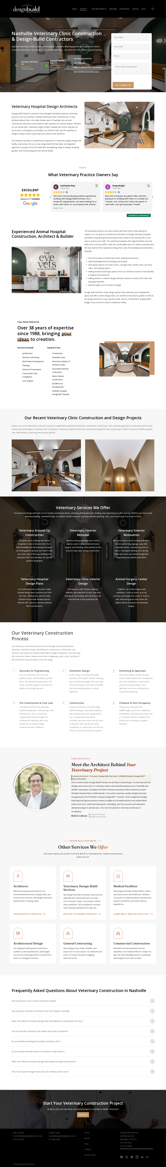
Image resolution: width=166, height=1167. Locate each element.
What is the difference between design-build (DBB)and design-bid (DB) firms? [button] (44, 1061)
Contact (87, 1149)
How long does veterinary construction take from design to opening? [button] (40, 1011)
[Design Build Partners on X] (126, 1157)
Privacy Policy (90, 1155)
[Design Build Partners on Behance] (147, 1157)
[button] (152, 197)
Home (87, 1132)
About (86, 1138)
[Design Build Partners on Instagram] (137, 1157)
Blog (86, 1143)
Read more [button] (146, 208)
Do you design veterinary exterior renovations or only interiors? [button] (38, 1051)
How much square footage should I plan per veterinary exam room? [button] (40, 1071)
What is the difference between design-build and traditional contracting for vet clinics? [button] (47, 1021)
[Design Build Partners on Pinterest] (131, 1157)
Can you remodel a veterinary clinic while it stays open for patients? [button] (40, 1031)
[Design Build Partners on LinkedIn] (142, 1157)
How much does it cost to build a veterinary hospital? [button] (34, 1001)
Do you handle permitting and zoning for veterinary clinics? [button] (36, 1041)
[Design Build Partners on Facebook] (121, 1157)
